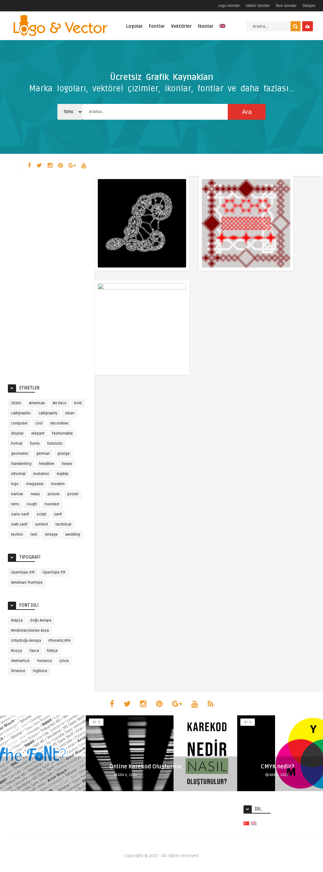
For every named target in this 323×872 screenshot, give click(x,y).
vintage (51, 534)
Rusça (16, 650)
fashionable (62, 433)
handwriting (21, 463)
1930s (16, 403)
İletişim (308, 5)
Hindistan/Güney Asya (30, 630)
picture (54, 494)
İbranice (18, 671)
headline (46, 463)
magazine (35, 484)
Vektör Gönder (258, 5)
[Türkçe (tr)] (246, 823)
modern (58, 484)
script (41, 514)
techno (17, 534)
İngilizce (40, 671)
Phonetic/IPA (59, 640)
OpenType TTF (54, 572)
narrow (17, 494)
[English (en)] (253, 823)
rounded (51, 504)
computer (19, 423)
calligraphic (21, 413)
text (34, 534)
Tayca (34, 650)
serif (58, 514)
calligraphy (47, 413)
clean (69, 413)
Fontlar (157, 26)
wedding (72, 534)
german (43, 453)
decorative (59, 423)
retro (15, 504)
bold (78, 403)
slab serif (19, 524)
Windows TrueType (27, 582)
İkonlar (206, 26)
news (35, 494)
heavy (67, 463)
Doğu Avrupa (40, 620)
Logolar (134, 26)
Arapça (17, 620)
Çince (64, 661)
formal (16, 443)
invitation (41, 474)
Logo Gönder (229, 5)
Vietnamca (20, 661)
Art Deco (60, 403)
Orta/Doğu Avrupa (26, 640)
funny (35, 443)
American (37, 403)
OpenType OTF (23, 572)
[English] (222, 29)
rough (32, 504)
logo (15, 484)
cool (39, 423)
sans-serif (20, 514)
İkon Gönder (286, 5)
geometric (20, 453)
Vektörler (181, 26)
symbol (41, 524)
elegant (37, 433)
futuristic (55, 443)
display (17, 433)
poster (73, 494)
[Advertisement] (47, 278)
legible (62, 474)
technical (63, 524)
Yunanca (44, 661)
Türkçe (52, 650)
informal (18, 474)
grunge (63, 453)
